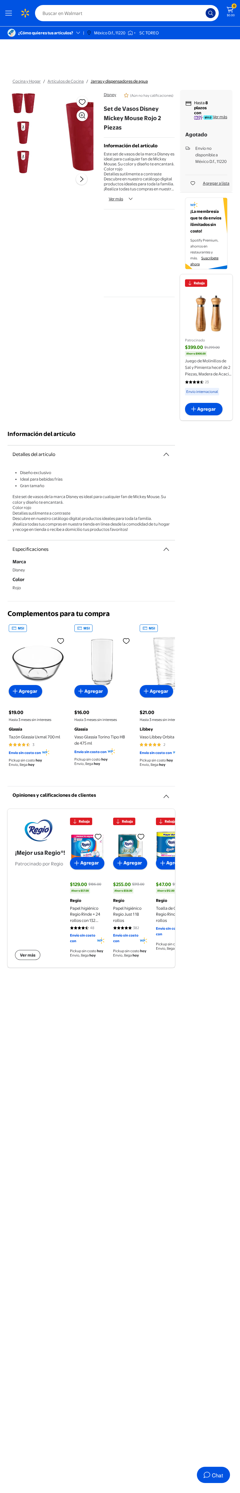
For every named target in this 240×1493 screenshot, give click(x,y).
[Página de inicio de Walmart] (25, 13)
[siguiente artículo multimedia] (81, 179)
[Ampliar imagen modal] (82, 115)
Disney (110, 94)
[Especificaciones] (166, 549)
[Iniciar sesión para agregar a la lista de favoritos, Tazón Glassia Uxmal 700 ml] (61, 641)
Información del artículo (42, 434)
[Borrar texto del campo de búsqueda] (202, 13)
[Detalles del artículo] (166, 454)
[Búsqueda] (211, 13)
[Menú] (10, 13)
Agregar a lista (216, 183)
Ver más (116, 198)
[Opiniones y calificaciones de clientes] (166, 794)
